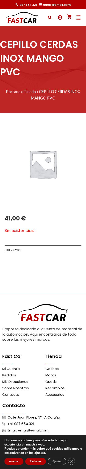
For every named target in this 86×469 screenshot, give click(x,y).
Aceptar (14, 461)
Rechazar (35, 461)
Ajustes (57, 461)
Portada (13, 91)
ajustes (39, 453)
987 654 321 (28, 5)
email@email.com (57, 5)
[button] (49, 17)
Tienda (30, 91)
